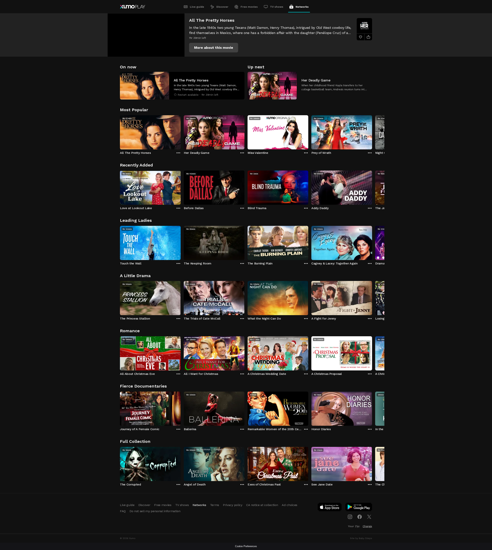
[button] (213, 47)
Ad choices (289, 505)
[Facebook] (359, 517)
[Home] (132, 6)
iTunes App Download (330, 507)
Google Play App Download (359, 507)
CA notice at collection (262, 505)
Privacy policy (232, 505)
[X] (369, 517)
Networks (302, 6)
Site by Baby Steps (361, 538)
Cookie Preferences (246, 546)
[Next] (372, 131)
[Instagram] (350, 517)
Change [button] (367, 526)
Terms (214, 505)
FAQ (123, 511)
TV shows (276, 6)
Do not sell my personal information (155, 511)
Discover (222, 6)
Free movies (249, 6)
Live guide (197, 6)
